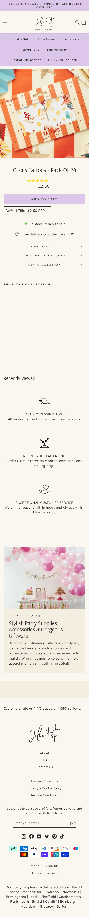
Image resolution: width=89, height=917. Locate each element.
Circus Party (70, 39)
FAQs (44, 760)
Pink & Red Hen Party (62, 60)
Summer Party (57, 49)
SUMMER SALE (20, 39)
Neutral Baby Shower (26, 60)
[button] (38, 181)
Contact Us (44, 767)
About (44, 753)
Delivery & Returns (44, 781)
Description (44, 246)
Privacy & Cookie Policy (44, 788)
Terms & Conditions (44, 795)
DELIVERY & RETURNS (44, 255)
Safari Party (30, 49)
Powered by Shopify (44, 872)
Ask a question (44, 264)
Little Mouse (46, 39)
